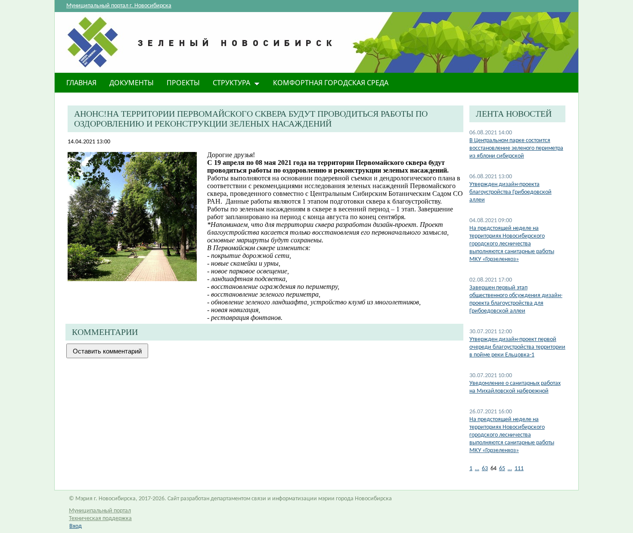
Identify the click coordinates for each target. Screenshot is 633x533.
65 (502, 468)
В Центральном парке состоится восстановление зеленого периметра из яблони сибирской (516, 148)
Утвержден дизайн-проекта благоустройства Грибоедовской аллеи (510, 192)
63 (485, 468)
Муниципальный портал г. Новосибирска (118, 6)
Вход (75, 526)
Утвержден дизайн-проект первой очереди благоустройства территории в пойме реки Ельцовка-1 (517, 347)
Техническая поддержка (100, 518)
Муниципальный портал (100, 511)
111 (519, 468)
